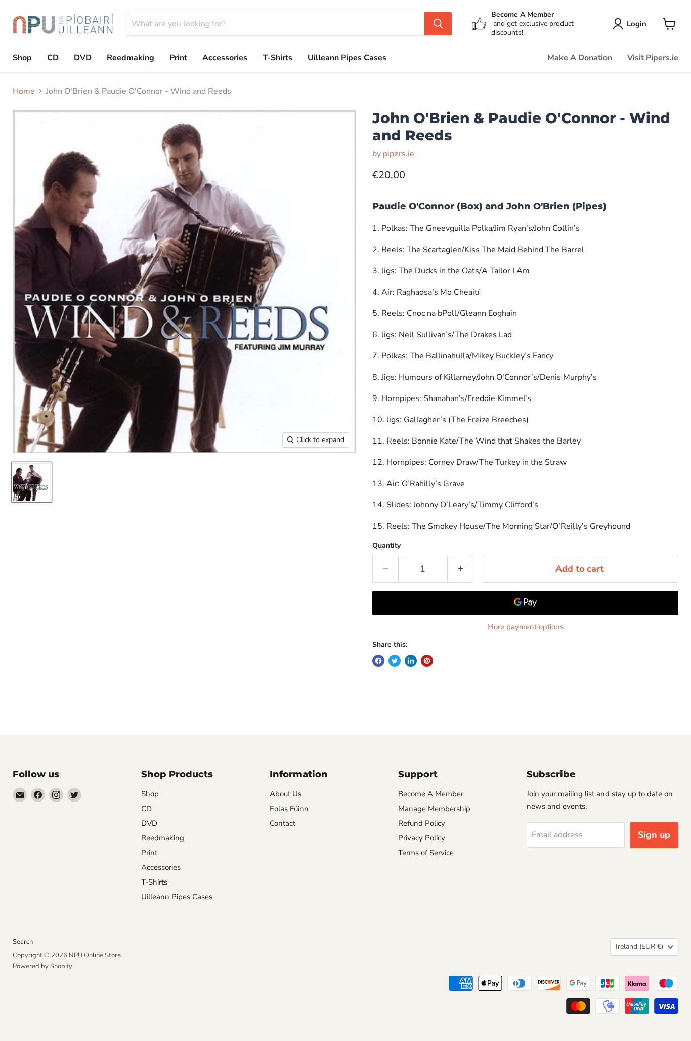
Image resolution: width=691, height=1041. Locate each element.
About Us (285, 794)
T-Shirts (277, 57)
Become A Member (430, 794)
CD (53, 57)
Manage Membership (434, 809)
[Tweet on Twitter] (394, 661)
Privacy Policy (421, 838)
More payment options (525, 627)
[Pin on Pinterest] (427, 661)
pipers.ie (398, 153)
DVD (83, 57)
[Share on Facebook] (378, 661)
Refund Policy (421, 823)
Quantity (386, 546)
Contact (282, 823)
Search (23, 941)
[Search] (438, 23)
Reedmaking (130, 57)
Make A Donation (579, 57)
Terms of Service (426, 853)
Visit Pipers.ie (652, 57)
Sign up (654, 835)
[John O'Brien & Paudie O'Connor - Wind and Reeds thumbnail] (32, 482)
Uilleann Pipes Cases (347, 57)
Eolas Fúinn (289, 809)
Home (24, 91)
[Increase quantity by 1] (460, 569)
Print (178, 57)
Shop (22, 57)
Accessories (224, 57)
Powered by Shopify (42, 966)
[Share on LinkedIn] (411, 661)
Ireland (639, 946)
